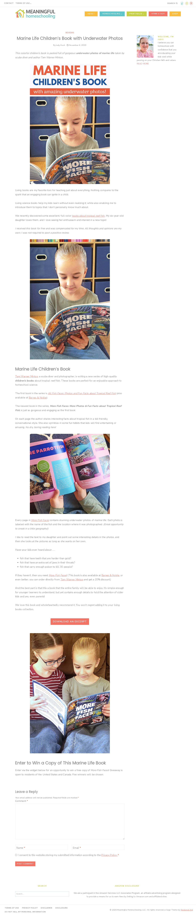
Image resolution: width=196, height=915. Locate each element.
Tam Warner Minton (26, 376)
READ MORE (143, 63)
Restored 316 (187, 910)
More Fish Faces (40, 520)
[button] (190, 4)
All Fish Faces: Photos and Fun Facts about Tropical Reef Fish (82, 393)
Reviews (70, 33)
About (91, 14)
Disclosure (61, 908)
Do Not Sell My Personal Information (25, 912)
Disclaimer (46, 908)
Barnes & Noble (38, 397)
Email (77, 847)
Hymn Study (158, 14)
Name (20, 847)
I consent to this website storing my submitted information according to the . (68, 855)
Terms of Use (12, 908)
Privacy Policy (109, 855)
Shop (175, 14)
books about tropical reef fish (88, 215)
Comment (21, 801)
